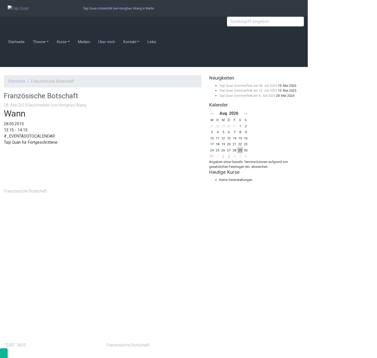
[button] (4, 353)
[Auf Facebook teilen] (144, 207)
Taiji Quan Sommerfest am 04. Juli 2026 (248, 86)
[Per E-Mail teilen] (144, 284)
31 (212, 156)
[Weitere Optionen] (144, 322)
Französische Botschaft (25, 191)
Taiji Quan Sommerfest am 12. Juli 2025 (248, 90)
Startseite (16, 42)
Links (151, 42)
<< (212, 113)
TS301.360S (15, 345)
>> (245, 113)
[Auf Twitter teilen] (144, 168)
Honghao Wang (72, 105)
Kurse (62, 42)
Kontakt (129, 42)
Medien (84, 42)
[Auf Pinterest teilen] (144, 245)
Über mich (106, 42)
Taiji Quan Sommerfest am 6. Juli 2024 (247, 96)
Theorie (39, 42)
